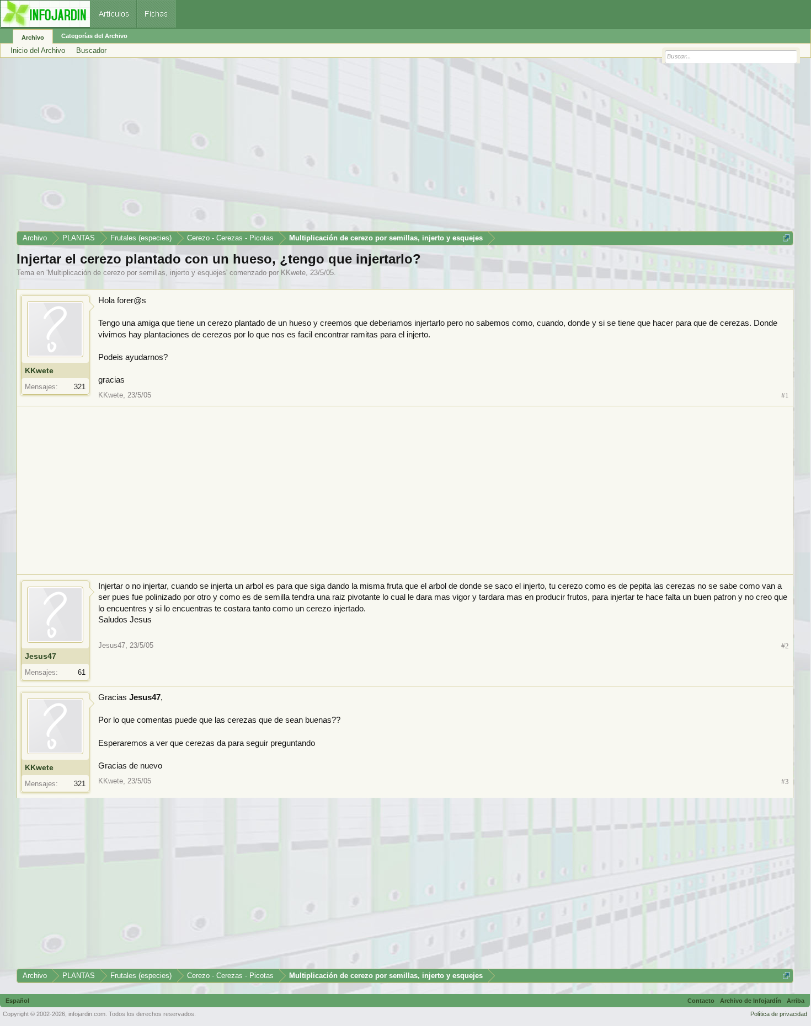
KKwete (293, 272)
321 (80, 387)
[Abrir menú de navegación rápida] (786, 237)
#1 (785, 395)
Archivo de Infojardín (750, 1000)
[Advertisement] (348, 148)
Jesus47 (40, 656)
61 (82, 672)
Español (17, 1000)
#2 (785, 646)
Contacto (700, 1000)
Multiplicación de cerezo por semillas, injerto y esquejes (136, 272)
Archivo (33, 37)
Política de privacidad (778, 1014)
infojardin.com (86, 1014)
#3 (785, 781)
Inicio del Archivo (37, 50)
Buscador (91, 50)
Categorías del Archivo (94, 36)
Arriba (795, 1000)
